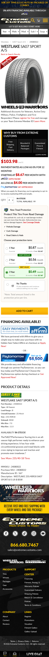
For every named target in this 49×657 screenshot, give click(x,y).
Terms (12, 641)
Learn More (39, 121)
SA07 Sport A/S (19, 42)
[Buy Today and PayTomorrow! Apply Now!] (24, 358)
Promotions (29, 620)
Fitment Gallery (30, 628)
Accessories (7, 589)
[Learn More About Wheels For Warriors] (24, 493)
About (5, 617)
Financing (28, 579)
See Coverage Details (31, 222)
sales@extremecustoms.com (25, 550)
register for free (27, 118)
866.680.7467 (24, 545)
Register (27, 617)
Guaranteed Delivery (33, 590)
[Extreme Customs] (24, 522)
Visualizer (28, 624)
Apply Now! (15, 179)
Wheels (6, 578)
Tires (5, 574)
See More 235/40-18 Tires (15, 458)
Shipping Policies (31, 594)
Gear (5, 585)
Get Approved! (25, 187)
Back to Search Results (10, 54)
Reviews (6, 624)
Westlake (5, 42)
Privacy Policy (23, 641)
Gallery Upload (30, 632)
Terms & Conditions (32, 605)
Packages (6, 582)
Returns (35, 641)
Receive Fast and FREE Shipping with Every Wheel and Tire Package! (24, 508)
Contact (6, 620)
